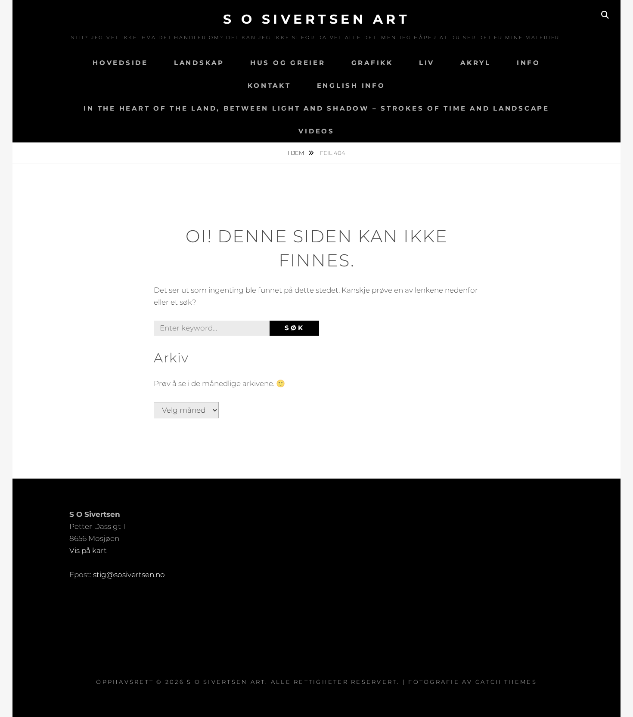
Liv (426, 63)
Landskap (199, 63)
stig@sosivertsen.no (129, 574)
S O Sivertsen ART (316, 19)
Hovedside (120, 63)
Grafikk (372, 63)
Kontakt (269, 85)
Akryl (475, 63)
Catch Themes (506, 681)
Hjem (296, 152)
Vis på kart (88, 550)
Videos (316, 131)
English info (351, 85)
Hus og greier (288, 63)
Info (528, 63)
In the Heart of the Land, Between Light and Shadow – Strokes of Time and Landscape (316, 108)
